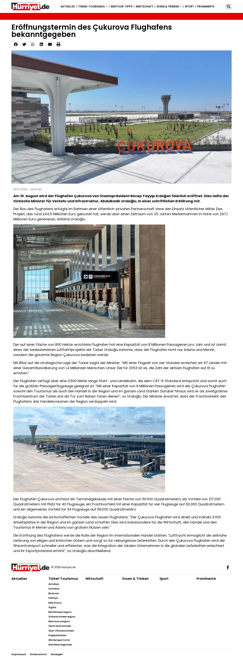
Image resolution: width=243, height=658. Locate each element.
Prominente (205, 6)
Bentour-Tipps (122, 6)
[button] (228, 6)
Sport (189, 6)
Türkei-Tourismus (91, 6)
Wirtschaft (144, 6)
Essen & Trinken (168, 6)
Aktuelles (68, 6)
